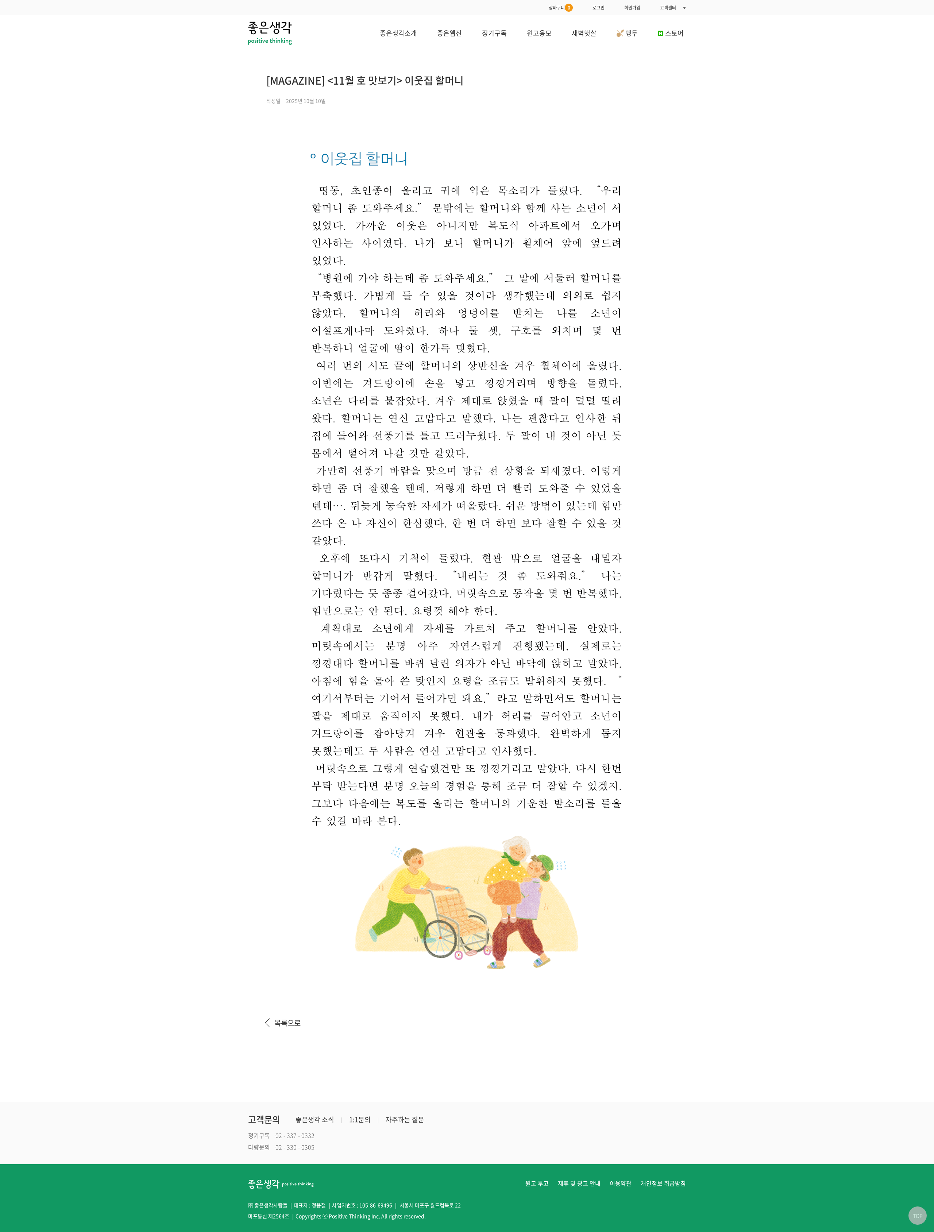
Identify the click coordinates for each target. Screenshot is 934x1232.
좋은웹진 (449, 33)
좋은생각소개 (398, 33)
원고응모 (539, 33)
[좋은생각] (270, 33)
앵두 (631, 33)
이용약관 (621, 1183)
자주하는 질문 (405, 1119)
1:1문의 (360, 1119)
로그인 (599, 7)
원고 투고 (537, 1183)
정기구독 (494, 33)
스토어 (674, 33)
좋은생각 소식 (315, 1119)
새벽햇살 (584, 33)
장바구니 (559, 7)
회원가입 (632, 7)
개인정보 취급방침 (663, 1183)
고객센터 (668, 7)
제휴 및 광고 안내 (579, 1183)
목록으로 (287, 1022)
